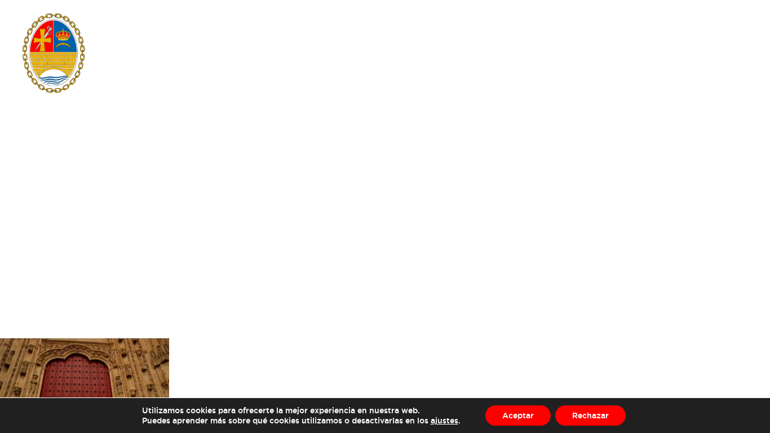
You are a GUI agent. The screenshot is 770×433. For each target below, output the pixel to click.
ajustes (444, 420)
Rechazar (590, 415)
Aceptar (518, 415)
